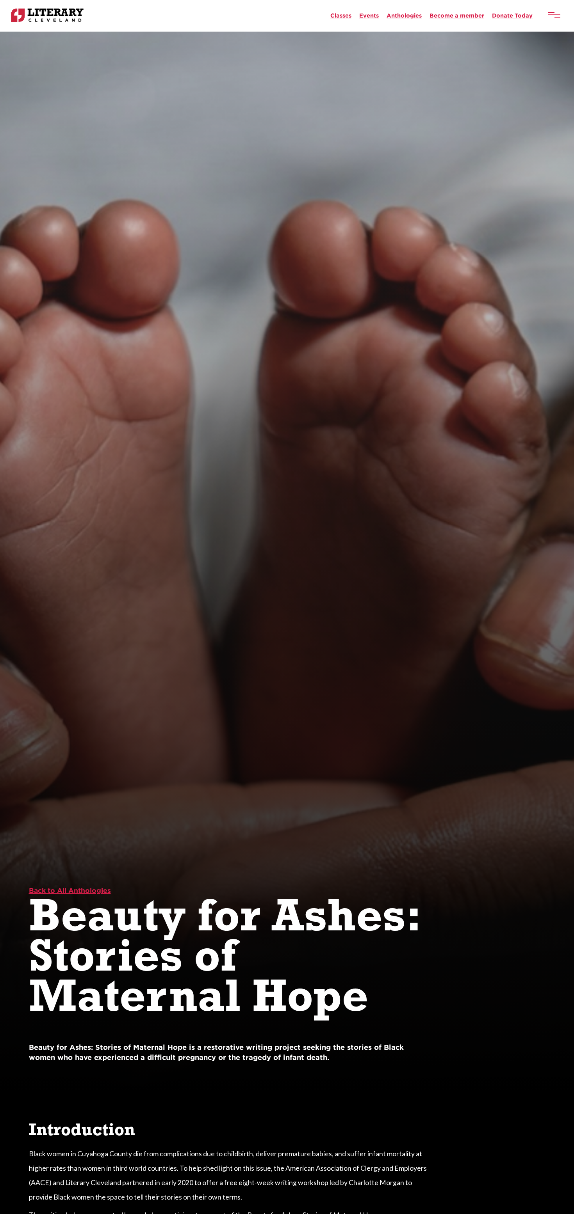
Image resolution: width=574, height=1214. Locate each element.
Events (369, 15)
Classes (340, 15)
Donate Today (512, 15)
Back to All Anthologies (70, 890)
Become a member (457, 15)
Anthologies (404, 15)
